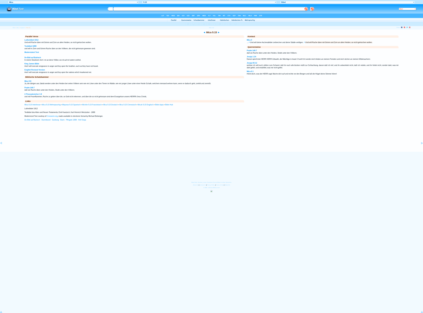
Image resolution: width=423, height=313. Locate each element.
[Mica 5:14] (3, 148)
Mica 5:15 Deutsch (110, 105)
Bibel (14, 27)
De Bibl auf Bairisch (32, 57)
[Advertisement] (211, 138)
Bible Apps (159, 105)
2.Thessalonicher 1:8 (33, 94)
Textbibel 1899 (30, 46)
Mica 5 (249, 40)
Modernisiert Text (31, 52)
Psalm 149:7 (29, 88)
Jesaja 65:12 (252, 63)
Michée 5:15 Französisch (92, 105)
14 (249, 42)
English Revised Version (34, 70)
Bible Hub (169, 105)
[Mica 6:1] (420, 148)
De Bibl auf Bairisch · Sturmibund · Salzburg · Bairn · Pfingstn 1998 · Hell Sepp (55, 120)
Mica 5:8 (27, 81)
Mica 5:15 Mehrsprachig (51, 105)
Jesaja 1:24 (251, 57)
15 (304, 42)
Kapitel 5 (22, 27)
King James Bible (31, 64)
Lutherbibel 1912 (31, 40)
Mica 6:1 (250, 71)
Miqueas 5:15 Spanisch (71, 105)
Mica (18, 27)
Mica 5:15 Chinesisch (127, 105)
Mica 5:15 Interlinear (32, 105)
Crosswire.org (52, 116)
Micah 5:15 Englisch (146, 105)
